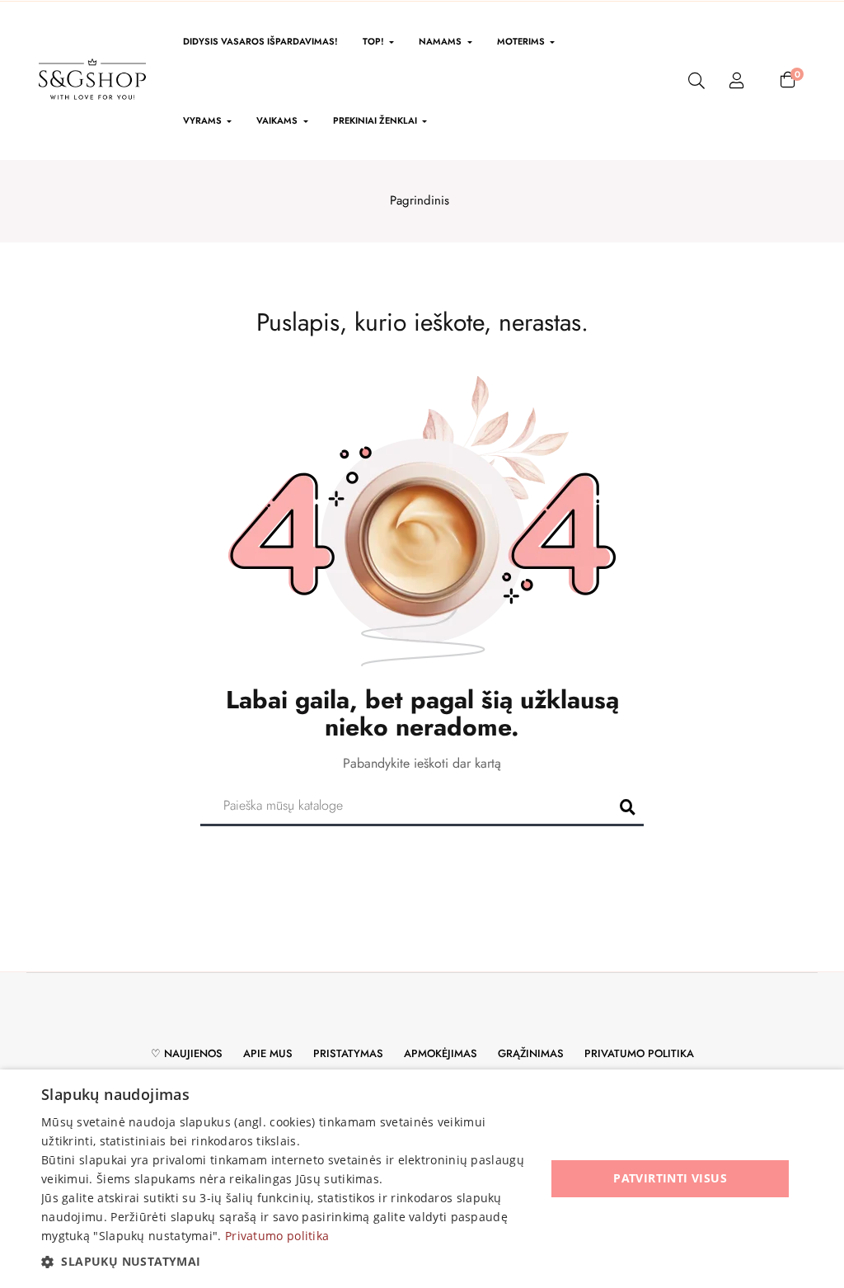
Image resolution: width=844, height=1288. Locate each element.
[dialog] (422, 1178)
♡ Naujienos (187, 1053)
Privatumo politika (639, 1053)
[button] (286, 1262)
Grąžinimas (531, 1053)
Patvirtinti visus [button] (670, 1178)
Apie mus (268, 1053)
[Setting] (736, 81)
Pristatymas (348, 1053)
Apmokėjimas (440, 1053)
